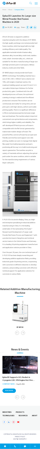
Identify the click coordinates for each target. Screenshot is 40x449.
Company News (8, 384)
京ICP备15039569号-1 (20, 439)
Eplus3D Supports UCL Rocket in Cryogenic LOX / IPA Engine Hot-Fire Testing (17, 379)
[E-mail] (5, 446)
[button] (17, 333)
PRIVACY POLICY (20, 437)
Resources (23, 416)
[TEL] (15, 446)
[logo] (9, 3)
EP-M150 (20, 327)
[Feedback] (25, 446)
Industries (7, 412)
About (10, 10)
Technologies (8, 416)
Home (4, 10)
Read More (9, 390)
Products (20, 412)
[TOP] (35, 446)
